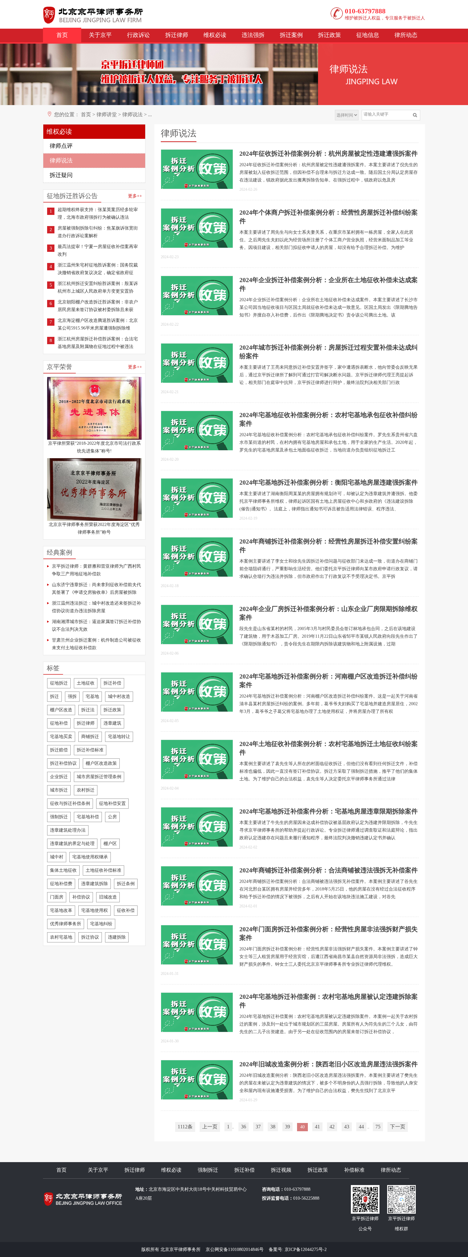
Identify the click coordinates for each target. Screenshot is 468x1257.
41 (317, 1126)
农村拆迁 (86, 790)
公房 (112, 816)
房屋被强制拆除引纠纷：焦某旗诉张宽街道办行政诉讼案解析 (98, 232)
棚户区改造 (61, 709)
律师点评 (61, 146)
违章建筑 (112, 723)
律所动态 (405, 35)
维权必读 (214, 35)
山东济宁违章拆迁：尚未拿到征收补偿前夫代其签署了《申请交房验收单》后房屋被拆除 (96, 588)
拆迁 (54, 696)
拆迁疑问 (61, 175)
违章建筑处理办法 (68, 830)
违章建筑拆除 (94, 883)
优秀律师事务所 (65, 923)
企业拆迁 (59, 776)
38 (272, 1126)
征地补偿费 (61, 883)
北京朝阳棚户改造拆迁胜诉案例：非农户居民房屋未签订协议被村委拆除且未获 (98, 306)
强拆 (72, 696)
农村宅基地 (61, 937)
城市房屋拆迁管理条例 (99, 776)
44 (361, 1126)
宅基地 (92, 696)
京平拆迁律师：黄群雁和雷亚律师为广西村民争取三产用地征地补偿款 (96, 570)
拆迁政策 (329, 35)
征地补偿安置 (112, 803)
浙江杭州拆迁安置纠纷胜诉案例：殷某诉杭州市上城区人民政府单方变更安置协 (98, 287)
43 (346, 1126)
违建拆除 (117, 937)
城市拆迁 (59, 790)
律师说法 (132, 114)
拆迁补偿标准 (90, 750)
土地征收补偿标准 (103, 870)
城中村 (56, 857)
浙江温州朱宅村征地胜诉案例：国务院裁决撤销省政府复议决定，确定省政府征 (98, 269)
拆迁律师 (176, 35)
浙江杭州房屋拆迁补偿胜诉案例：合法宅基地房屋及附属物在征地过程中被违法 (98, 343)
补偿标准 (354, 1170)
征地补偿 (59, 723)
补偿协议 (81, 897)
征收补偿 (126, 910)
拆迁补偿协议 (63, 763)
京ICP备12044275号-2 (306, 1249)
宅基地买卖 (61, 736)
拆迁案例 (291, 35)
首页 (62, 35)
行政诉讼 (138, 35)
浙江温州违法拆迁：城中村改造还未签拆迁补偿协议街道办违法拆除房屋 (96, 607)
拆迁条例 (126, 883)
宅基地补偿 (88, 816)
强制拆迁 (59, 816)
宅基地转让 (119, 736)
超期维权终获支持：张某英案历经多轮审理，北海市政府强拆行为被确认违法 (98, 213)
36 (243, 1126)
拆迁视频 (281, 1170)
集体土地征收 (63, 870)
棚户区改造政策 (101, 763)
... (150, 114)
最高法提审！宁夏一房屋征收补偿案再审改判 (98, 250)
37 (258, 1126)
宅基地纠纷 (101, 923)
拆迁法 (88, 709)
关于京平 (100, 35)
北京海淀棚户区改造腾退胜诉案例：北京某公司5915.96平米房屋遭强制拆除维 (98, 324)
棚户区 (110, 843)
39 (287, 1126)
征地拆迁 (59, 683)
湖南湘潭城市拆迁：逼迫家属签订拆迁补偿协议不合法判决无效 (96, 625)
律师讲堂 (106, 114)
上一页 (209, 1126)
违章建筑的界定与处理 (72, 843)
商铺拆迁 (90, 736)
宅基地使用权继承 (90, 857)
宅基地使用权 (94, 910)
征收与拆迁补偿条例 (70, 803)
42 (332, 1126)
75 (377, 1126)
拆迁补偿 (112, 683)
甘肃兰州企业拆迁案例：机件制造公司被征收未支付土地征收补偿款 (96, 644)
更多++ (135, 196)
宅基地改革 (61, 910)
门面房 (56, 897)
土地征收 (86, 683)
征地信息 (367, 35)
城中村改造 (119, 696)
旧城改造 (108, 897)
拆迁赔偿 (59, 750)
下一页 (397, 1126)
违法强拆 (253, 35)
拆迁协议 (90, 937)
